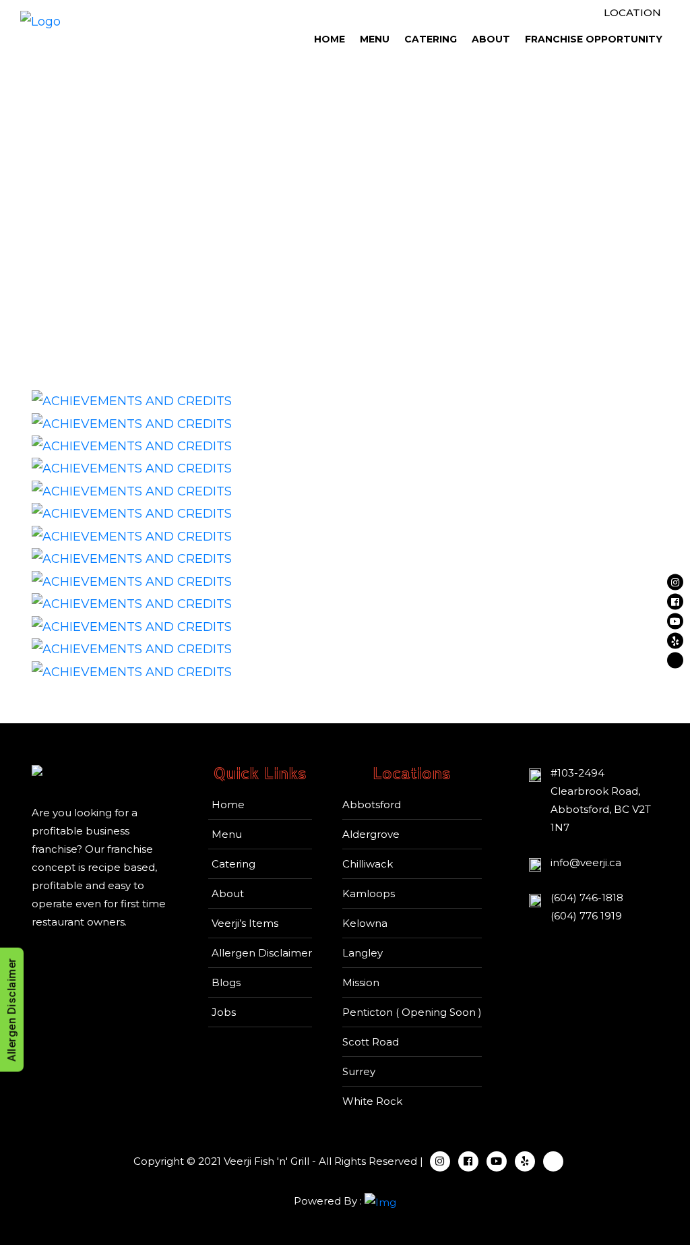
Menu (374, 39)
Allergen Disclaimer (262, 952)
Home (329, 39)
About (491, 39)
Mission (360, 982)
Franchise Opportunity (593, 39)
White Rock (372, 1101)
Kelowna (364, 923)
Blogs (226, 982)
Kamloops (368, 893)
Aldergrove (371, 834)
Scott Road (370, 1041)
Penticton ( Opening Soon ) (412, 1012)
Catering (430, 39)
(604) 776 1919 (586, 915)
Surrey (358, 1071)
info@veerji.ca (586, 862)
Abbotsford (371, 804)
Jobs (224, 1012)
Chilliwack (367, 863)
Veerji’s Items (245, 923)
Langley (362, 952)
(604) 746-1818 (587, 897)
